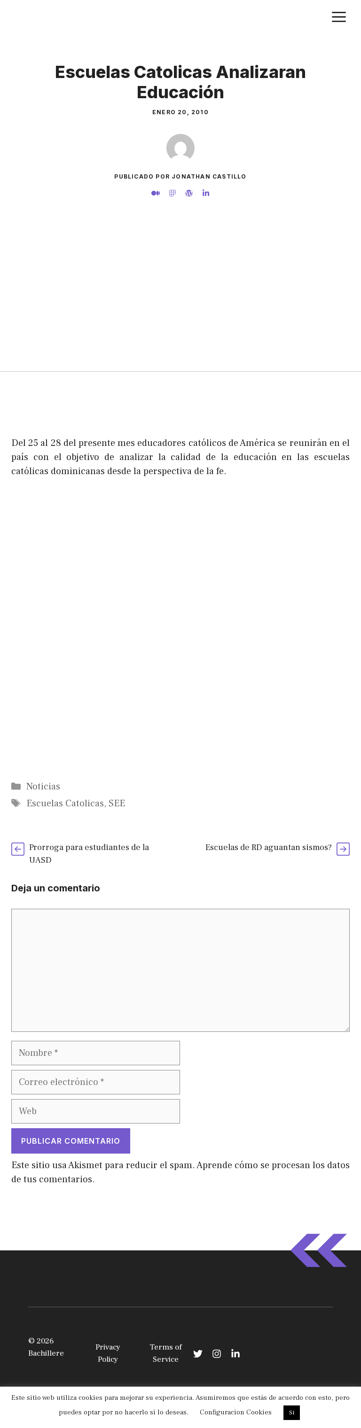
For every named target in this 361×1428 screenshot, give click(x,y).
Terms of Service (165, 1353)
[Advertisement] (180, 301)
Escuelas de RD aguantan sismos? (268, 847)
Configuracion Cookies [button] (236, 1412)
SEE (117, 803)
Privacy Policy (107, 1353)
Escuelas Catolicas (65, 803)
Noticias (43, 786)
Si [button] (291, 1412)
